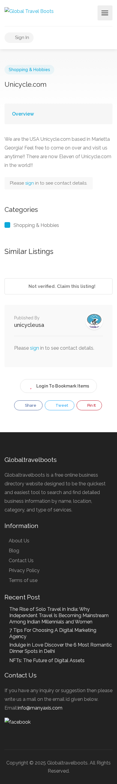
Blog (14, 550)
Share (30, 405)
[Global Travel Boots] (29, 11)
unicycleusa (29, 325)
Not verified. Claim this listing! (61, 286)
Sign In (21, 37)
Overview (23, 114)
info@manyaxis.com (40, 708)
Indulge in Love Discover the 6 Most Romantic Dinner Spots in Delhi (60, 648)
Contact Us (21, 560)
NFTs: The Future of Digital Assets (47, 660)
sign (30, 183)
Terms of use (23, 580)
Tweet (61, 405)
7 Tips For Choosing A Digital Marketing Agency (52, 633)
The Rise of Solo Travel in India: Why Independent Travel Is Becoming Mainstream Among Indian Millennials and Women (59, 615)
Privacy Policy (24, 570)
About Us (19, 541)
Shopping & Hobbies (29, 69)
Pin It (91, 405)
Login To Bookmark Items (62, 386)
